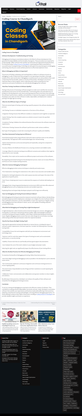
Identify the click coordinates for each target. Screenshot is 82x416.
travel (64, 410)
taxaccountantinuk (67, 408)
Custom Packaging (67, 389)
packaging (65, 405)
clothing (74, 383)
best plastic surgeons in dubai (70, 376)
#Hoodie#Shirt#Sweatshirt (70, 358)
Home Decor (61, 79)
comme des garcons (68, 385)
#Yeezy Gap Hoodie (68, 371)
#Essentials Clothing (68, 345)
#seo (75, 360)
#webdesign (66, 369)
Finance (60, 70)
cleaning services (67, 383)
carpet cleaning (67, 380)
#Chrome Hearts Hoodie (69, 340)
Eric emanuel (66, 396)
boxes (68, 378)
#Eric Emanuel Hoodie (68, 343)
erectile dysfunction (68, 394)
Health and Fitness (62, 77)
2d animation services (68, 374)
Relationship (49, 9)
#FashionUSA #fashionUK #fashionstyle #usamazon (69, 352)
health (68, 403)
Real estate (41, 9)
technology (76, 408)
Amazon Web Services (63, 51)
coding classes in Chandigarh (45, 294)
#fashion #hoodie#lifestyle (70, 349)
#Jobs (64, 360)
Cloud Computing (20, 9)
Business (12, 9)
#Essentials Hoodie (68, 347)
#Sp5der (65, 362)
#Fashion (76, 347)
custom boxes (66, 387)
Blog (64, 378)
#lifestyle (70, 360)
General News (61, 75)
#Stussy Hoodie (67, 365)
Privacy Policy (46, 347)
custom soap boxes (67, 392)
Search (59, 16)
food (64, 403)
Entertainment (61, 66)
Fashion (28, 9)
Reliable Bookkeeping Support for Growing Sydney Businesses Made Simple (10, 351)
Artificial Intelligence (63, 53)
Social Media (61, 90)
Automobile (5, 9)
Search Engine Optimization (64, 88)
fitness (74, 401)
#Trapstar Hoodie (67, 367)
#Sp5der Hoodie (73, 362)
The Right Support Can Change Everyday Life (68, 37)
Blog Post (63, 9)
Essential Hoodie (67, 401)
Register (4, 12)
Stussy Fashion (73, 405)
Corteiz (75, 385)
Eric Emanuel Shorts (68, 399)
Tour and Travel (61, 94)
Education (57, 9)
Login (69, 9)
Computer (60, 62)
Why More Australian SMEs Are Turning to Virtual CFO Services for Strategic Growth (10, 346)
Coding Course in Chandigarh (21, 64)
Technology (60, 92)
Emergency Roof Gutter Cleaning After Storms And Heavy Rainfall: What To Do (9, 359)
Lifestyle (35, 9)
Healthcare (74, 403)
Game (59, 73)
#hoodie (65, 355)
